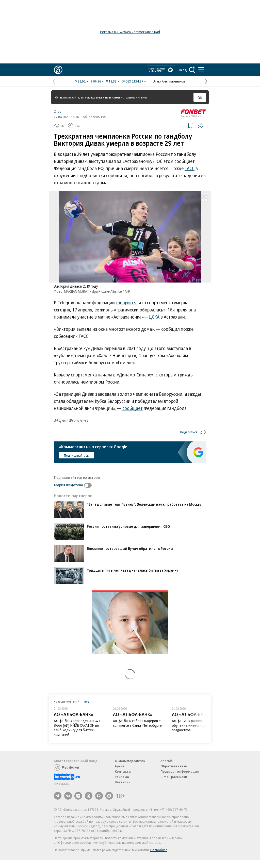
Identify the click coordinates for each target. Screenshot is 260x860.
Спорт (58, 111)
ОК (200, 97)
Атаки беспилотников (169, 81)
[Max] (109, 796)
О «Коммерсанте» (130, 760)
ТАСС (189, 168)
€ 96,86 (96, 81)
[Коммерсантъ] (58, 69)
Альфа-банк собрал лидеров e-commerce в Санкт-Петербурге (137, 723)
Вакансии (123, 782)
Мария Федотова (68, 484)
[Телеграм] (57, 796)
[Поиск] (192, 70)
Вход (183, 70)
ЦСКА (154, 317)
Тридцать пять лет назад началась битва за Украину (132, 570)
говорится (126, 303)
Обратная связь (173, 766)
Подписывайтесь (76, 455)
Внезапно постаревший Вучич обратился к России (130, 548)
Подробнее (158, 850)
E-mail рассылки (173, 776)
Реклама (122, 776)
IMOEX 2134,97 (132, 81)
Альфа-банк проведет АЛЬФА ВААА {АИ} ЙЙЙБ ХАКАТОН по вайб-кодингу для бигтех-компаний (77, 727)
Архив (119, 766)
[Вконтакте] (68, 796)
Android (166, 760)
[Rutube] (99, 796)
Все (86, 701)
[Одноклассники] (88, 796)
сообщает (132, 408)
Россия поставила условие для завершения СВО (128, 526)
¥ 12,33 (111, 81)
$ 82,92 (80, 81)
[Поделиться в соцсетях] (201, 126)
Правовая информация (179, 771)
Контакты (123, 771)
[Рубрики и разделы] (201, 70)
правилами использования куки (126, 97)
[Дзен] (78, 796)
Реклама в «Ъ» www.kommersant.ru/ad (130, 31)
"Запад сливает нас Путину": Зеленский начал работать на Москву (144, 504)
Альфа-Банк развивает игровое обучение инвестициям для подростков (196, 725)
